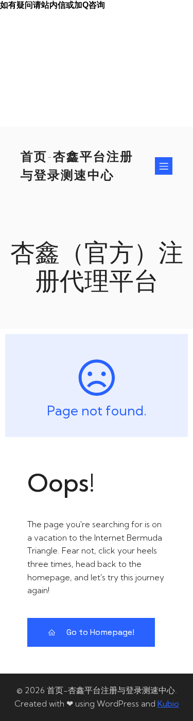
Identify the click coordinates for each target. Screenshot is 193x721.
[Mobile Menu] (163, 166)
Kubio (168, 703)
